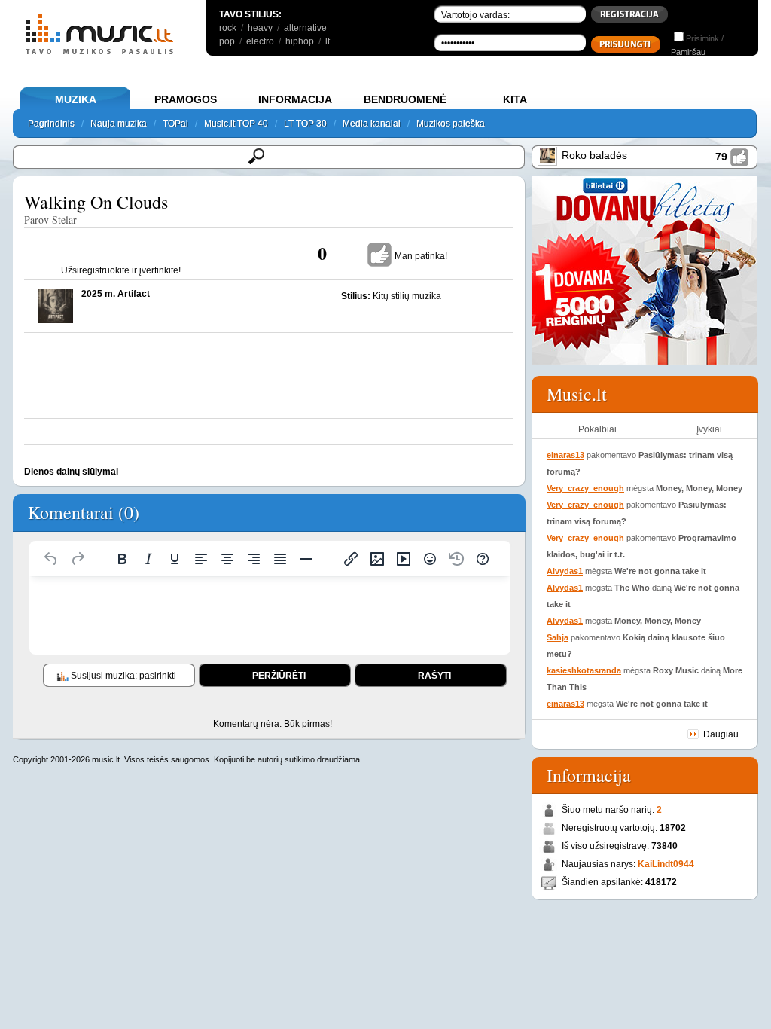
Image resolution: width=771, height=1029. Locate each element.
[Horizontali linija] (306, 558)
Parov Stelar (50, 219)
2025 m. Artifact (115, 294)
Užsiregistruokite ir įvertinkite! (121, 270)
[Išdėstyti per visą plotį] (280, 558)
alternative (305, 28)
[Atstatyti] (51, 558)
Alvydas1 (565, 571)
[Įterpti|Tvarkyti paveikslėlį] (377, 558)
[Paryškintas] (122, 558)
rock (227, 28)
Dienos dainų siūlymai (71, 471)
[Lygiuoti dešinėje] (254, 558)
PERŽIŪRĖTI (279, 675)
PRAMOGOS (185, 99)
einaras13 (565, 455)
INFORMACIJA (295, 99)
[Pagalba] (482, 558)
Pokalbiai (597, 429)
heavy (260, 28)
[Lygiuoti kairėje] (201, 558)
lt (327, 41)
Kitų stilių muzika (407, 296)
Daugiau (721, 734)
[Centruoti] (227, 558)
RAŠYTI (434, 675)
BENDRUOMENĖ (405, 99)
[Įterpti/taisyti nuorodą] (351, 558)
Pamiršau (688, 51)
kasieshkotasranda (584, 670)
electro (260, 41)
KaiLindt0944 (666, 864)
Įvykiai (709, 429)
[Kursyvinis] (148, 558)
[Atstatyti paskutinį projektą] (456, 558)
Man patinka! (421, 256)
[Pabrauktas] (174, 558)
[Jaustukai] (430, 558)
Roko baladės (594, 155)
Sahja (557, 637)
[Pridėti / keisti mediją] (403, 558)
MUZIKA (75, 99)
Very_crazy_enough (585, 488)
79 (721, 157)
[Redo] (77, 558)
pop (227, 41)
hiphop (299, 41)
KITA (515, 99)
